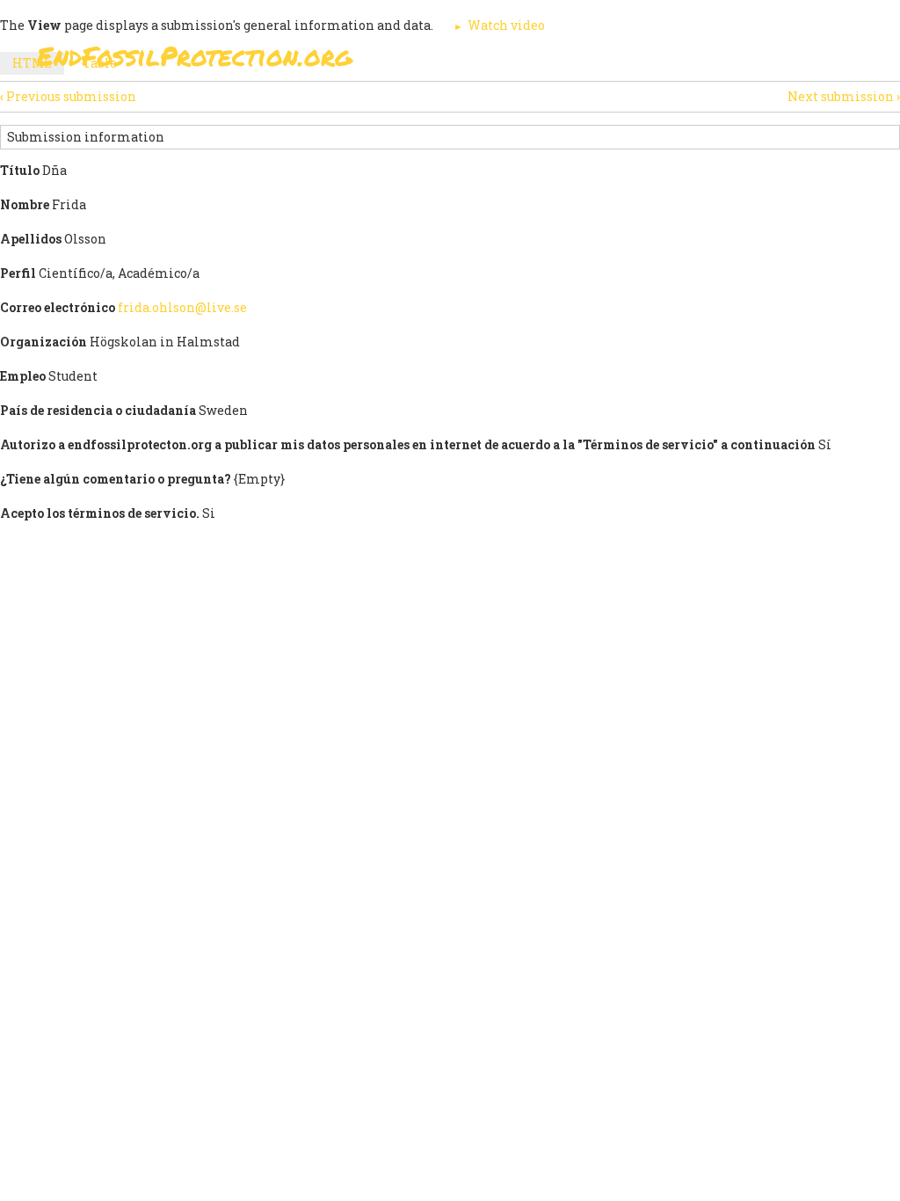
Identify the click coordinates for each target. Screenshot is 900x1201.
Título (20, 170)
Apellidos (31, 238)
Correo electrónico (57, 307)
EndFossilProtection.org (194, 56)
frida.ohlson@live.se (182, 307)
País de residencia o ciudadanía (98, 410)
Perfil (18, 273)
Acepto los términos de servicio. (100, 513)
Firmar (318, 105)
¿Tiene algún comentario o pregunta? (115, 478)
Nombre (24, 204)
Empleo (23, 376)
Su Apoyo (558, 105)
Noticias (649, 105)
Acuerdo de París (433, 105)
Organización (43, 341)
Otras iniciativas (767, 105)
